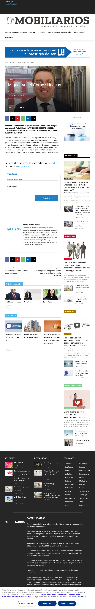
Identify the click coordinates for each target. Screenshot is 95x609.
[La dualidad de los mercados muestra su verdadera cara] (9, 499)
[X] (12, 118)
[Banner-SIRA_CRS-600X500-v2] (77, 130)
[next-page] (9, 306)
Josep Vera (28, 302)
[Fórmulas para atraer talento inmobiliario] (68, 433)
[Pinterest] (17, 118)
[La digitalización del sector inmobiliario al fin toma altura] (68, 224)
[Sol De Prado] (52, 294)
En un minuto (70, 156)
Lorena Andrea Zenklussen (73, 270)
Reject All (47, 603)
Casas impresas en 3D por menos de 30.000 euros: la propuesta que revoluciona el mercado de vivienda (82, 211)
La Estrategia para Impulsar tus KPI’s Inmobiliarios (49, 485)
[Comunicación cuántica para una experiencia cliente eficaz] (68, 373)
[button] (88, 12)
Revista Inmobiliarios (18, 96)
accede (52, 163)
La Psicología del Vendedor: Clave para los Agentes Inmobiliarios (52, 495)
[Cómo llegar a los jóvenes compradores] (77, 399)
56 (14, 99)
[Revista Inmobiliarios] (14, 234)
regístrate (24, 166)
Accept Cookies (67, 603)
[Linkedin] (28, 118)
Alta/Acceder (11, 4)
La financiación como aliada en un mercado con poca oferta (82, 288)
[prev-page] (6, 306)
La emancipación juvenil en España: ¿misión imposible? (82, 299)
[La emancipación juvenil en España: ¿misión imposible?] (68, 299)
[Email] (33, 118)
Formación (69, 311)
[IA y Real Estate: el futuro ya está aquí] (68, 364)
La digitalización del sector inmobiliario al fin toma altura (82, 224)
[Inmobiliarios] (47, 22)
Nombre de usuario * (15, 179)
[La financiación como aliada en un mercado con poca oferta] (68, 288)
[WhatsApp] (23, 118)
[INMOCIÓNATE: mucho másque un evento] (9, 465)
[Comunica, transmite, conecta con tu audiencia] (38, 465)
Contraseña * (12, 187)
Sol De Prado (47, 302)
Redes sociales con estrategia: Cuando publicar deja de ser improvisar (76, 340)
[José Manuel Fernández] (13, 294)
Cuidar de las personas (82, 440)
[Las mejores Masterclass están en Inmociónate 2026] (13, 326)
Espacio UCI (70, 236)
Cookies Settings (27, 603)
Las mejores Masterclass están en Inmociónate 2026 (13, 337)
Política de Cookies (79, 597)
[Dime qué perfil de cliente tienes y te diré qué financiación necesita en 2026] (77, 250)
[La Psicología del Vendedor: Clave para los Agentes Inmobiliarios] (38, 495)
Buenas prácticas (73, 385)
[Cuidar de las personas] (68, 442)
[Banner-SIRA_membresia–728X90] (47, 52)
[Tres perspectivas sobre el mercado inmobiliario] (32, 326)
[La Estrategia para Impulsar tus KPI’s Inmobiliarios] (38, 485)
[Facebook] (7, 118)
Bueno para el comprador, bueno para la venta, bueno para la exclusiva (48, 273)
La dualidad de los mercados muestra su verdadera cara (21, 499)
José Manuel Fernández (13, 302)
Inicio (6, 63)
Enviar (46, 198)
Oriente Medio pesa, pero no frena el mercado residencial (22, 489)
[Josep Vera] (32, 294)
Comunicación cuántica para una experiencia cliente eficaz (82, 373)
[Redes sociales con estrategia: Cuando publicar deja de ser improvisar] (77, 325)
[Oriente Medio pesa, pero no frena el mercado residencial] (9, 489)
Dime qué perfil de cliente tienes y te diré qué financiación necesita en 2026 (77, 265)
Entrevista (13, 63)
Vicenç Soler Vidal (70, 346)
